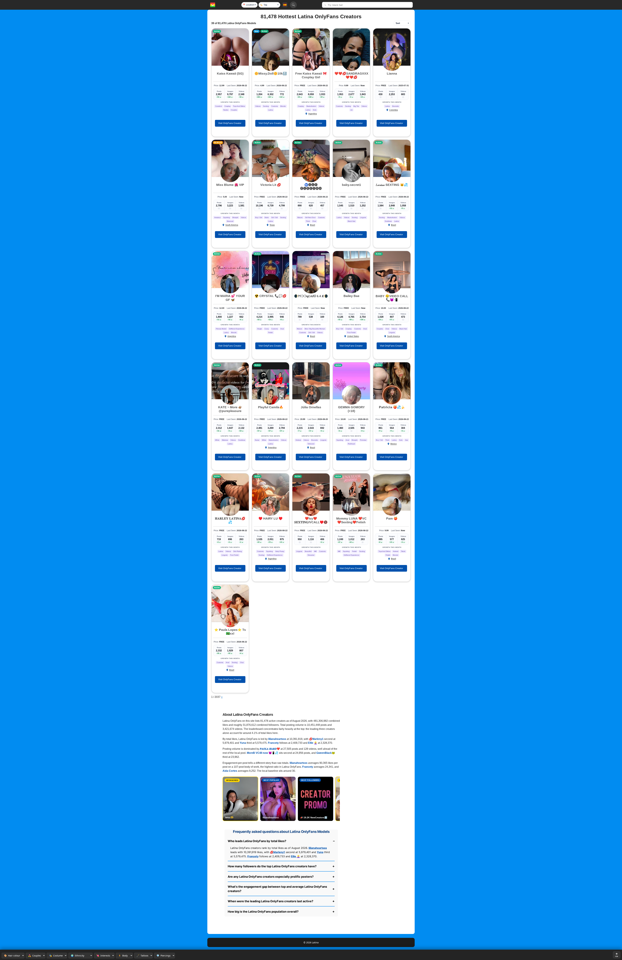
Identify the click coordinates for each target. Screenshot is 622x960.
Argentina (312, 114)
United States (353, 336)
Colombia (393, 110)
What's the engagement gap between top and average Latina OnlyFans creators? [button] (281, 889)
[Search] (293, 4)
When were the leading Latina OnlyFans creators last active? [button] (281, 901)
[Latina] (212, 5)
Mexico (393, 444)
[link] (230, 47)
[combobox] (369, 5)
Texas (272, 225)
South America (231, 225)
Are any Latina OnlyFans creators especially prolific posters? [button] (281, 876)
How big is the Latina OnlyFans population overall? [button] (281, 911)
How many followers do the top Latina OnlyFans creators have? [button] (281, 866)
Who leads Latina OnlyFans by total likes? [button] (281, 841)
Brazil (312, 225)
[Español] (284, 4)
